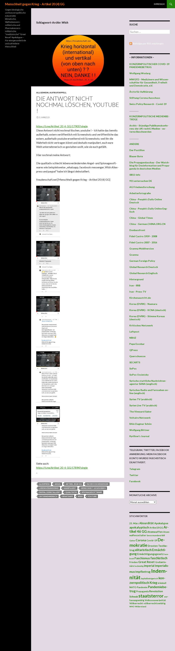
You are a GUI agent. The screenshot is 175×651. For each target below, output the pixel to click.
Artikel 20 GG (156, 527)
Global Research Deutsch (143, 267)
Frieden (133, 562)
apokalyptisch (139, 527)
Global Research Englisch (143, 273)
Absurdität (146, 523)
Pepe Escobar (137, 343)
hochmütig (138, 566)
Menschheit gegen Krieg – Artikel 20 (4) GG (34, 4)
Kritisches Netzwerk (141, 325)
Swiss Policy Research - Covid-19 (147, 104)
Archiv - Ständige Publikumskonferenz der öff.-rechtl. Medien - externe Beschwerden (149, 128)
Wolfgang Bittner (139, 430)
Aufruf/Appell (57, 92)
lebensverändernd (49, 488)
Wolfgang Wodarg (139, 73)
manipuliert (70, 488)
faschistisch (158, 558)
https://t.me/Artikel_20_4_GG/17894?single (62, 467)
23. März (134, 523)
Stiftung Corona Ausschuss (144, 97)
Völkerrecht (136, 603)
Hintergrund (136, 279)
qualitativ (71, 492)
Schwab (133, 596)
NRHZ (132, 337)
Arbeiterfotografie (140, 193)
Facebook (134, 481)
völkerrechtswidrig (154, 603)
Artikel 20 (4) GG (74, 484)
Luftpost (134, 331)
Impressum (159, 4)
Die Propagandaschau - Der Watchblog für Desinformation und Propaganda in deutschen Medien (149, 165)
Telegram (134, 468)
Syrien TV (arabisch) (140, 399)
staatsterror (151, 596)
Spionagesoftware (92, 492)
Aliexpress (44, 484)
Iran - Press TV (137, 291)
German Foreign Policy (142, 260)
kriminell (162, 583)
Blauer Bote (136, 156)
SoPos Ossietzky (139, 374)
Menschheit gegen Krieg (93, 488)
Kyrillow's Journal (139, 436)
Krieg (153, 583)
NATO (132, 587)
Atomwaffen (155, 531)
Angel (58, 484)
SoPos (133, 368)
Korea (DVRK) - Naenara (143, 303)
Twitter (133, 475)
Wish (80, 496)
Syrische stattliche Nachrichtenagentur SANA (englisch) (147, 382)
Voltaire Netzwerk (140, 417)
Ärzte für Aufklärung (141, 91)
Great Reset (146, 562)
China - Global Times (141, 217)
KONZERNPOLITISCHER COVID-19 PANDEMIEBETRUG (149, 66)
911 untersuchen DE (140, 180)
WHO (131, 606)
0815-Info (134, 174)
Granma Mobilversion (141, 248)
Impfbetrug (143, 571)
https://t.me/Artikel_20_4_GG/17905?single (62, 126)
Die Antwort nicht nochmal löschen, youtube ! (77, 104)
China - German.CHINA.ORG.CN (147, 223)
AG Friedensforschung (142, 187)
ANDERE (134, 144)
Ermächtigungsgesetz (150, 553)
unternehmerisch (48, 496)
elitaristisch (143, 550)
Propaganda (142, 591)
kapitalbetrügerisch (149, 578)
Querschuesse (137, 356)
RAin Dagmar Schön (140, 423)
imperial (149, 565)
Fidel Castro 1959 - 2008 (143, 236)
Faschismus (142, 558)
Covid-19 (151, 540)
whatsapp (67, 496)
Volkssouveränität (155, 600)
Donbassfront (137, 230)
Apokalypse (161, 523)
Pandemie (142, 587)
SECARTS (134, 362)
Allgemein (42, 92)
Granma (133, 254)
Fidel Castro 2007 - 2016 (143, 242)
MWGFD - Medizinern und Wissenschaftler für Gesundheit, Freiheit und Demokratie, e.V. (149, 82)
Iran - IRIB (134, 285)
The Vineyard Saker (140, 411)
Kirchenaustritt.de (140, 297)
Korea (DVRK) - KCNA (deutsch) (147, 310)
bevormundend (154, 535)
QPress (133, 350)
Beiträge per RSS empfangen (148, 43)
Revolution (156, 591)
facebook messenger (97, 484)
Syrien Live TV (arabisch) (143, 405)
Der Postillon (137, 150)
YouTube (92, 496)
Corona (141, 540)
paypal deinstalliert (49, 492)
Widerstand (140, 606)
